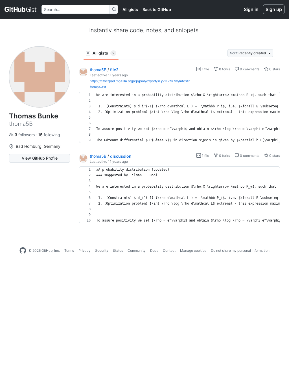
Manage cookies (193, 250)
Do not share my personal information (240, 250)
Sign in (251, 9)
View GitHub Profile (40, 158)
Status (118, 250)
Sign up (274, 9)
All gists (130, 9)
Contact (169, 250)
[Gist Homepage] (21, 9)
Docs (154, 250)
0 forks (224, 69)
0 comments (249, 69)
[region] (179, 117)
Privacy (84, 250)
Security (101, 250)
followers (25, 134)
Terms (69, 250)
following (49, 134)
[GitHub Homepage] (22, 250)
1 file (205, 69)
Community (137, 250)
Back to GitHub (157, 9)
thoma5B (98, 69)
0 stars (274, 69)
